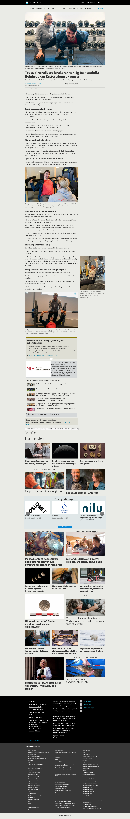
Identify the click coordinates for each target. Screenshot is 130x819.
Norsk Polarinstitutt (60, 794)
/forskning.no (87, 704)
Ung (87, 2)
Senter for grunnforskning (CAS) (90, 764)
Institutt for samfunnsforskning (35, 789)
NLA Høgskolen (59, 750)
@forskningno (87, 701)
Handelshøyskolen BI (33, 774)
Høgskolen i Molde (32, 778)
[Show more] (51, 359)
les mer (99, 8)
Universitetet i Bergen (88, 789)
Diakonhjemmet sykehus (34, 756)
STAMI (84, 770)
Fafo (29, 762)
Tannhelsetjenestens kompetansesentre (92, 781)
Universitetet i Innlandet (88, 791)
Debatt (82, 2)
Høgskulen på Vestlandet (34, 785)
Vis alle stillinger (65, 527)
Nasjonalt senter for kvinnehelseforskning (65, 772)
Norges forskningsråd (60, 788)
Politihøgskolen (86, 750)
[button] (28, 514)
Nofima (57, 778)
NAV (29, 801)
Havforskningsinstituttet (34, 776)
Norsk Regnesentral (60, 797)
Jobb (98, 2)
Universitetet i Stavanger (88, 795)
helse (43, 428)
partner (49, 428)
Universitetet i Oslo (87, 793)
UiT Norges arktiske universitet (90, 785)
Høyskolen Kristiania (33, 787)
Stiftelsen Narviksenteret (89, 774)
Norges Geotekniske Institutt (62, 784)
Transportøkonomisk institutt (90, 783)
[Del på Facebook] (26, 432)
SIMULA (85, 760)
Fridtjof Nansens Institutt (34, 772)
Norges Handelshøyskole (61, 786)
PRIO (84, 752)
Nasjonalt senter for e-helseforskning (64, 769)
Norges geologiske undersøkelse (63, 790)
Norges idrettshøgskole (61, 792)
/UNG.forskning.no (88, 707)
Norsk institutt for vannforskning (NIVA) (65, 805)
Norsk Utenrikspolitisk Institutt (63, 801)
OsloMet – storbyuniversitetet (62, 807)
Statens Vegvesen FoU (88, 772)
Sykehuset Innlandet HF (88, 778)
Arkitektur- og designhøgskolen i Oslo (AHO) (39, 752)
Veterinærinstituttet (87, 804)
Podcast (92, 2)
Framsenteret (31, 770)
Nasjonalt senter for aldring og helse (64, 767)
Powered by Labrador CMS (65, 815)
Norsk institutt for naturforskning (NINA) (65, 803)
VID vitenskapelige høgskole (90, 806)
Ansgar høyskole (32, 750)
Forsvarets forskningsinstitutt (35, 768)
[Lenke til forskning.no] (51, 2)
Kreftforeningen (32, 793)
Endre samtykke (34, 740)
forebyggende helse (32, 428)
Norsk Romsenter (59, 799)
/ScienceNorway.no (88, 711)
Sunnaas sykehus (87, 776)
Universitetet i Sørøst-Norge (89, 798)
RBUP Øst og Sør (87, 754)
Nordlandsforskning (60, 782)
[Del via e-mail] (34, 432)
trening (75, 428)
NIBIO (29, 803)
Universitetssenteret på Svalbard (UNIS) (92, 800)
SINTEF (84, 762)
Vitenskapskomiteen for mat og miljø (92, 808)
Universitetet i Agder (87, 787)
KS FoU (29, 791)
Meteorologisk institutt (33, 799)
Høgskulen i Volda (32, 783)
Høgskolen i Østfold (33, 781)
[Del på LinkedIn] (31, 432)
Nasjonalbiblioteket (60, 761)
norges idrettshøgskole (62, 428)
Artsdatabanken (32, 754)
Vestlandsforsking (87, 802)
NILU (29, 809)
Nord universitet (59, 780)
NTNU (56, 759)
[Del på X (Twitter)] (29, 432)
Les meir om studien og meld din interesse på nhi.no (43, 355)
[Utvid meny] (104, 2)
